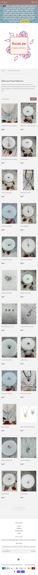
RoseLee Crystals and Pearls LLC (14, 564)
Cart (35, 2)
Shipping (19, 528)
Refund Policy (19, 530)
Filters (33, 99)
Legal (19, 533)
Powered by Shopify (30, 564)
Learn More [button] (24, 21)
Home (3, 70)
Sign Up (33, 551)
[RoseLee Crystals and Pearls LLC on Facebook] (19, 559)
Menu (5, 2)
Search (19, 526)
